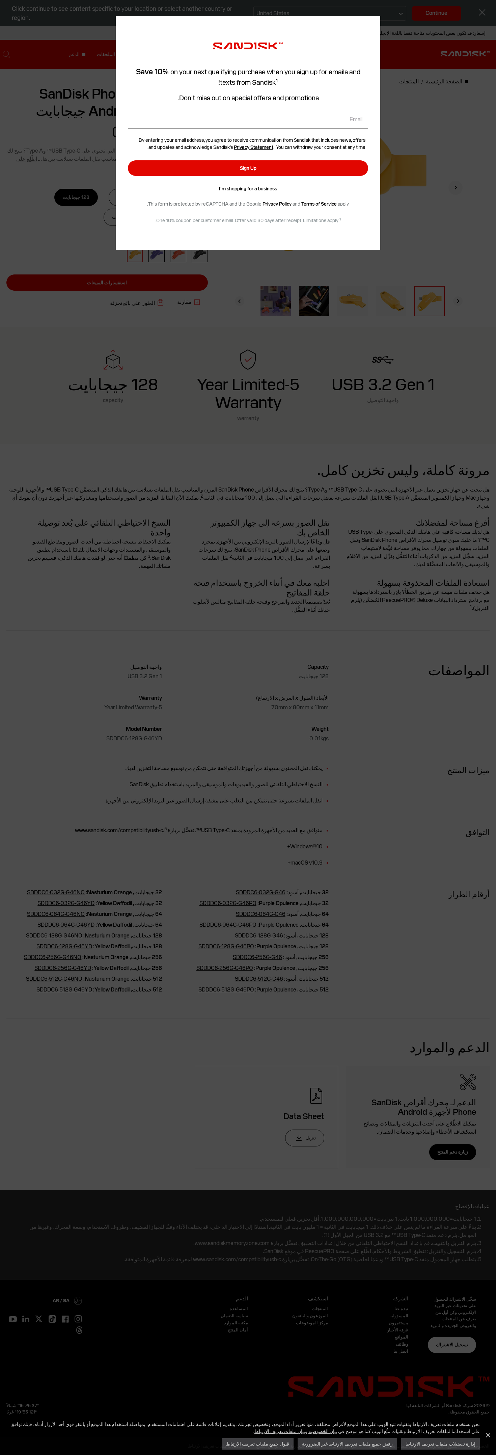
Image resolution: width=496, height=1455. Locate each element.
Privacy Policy (277, 204)
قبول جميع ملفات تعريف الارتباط (257, 1443)
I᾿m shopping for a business (248, 189)
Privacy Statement (253, 147)
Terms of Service (319, 204)
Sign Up (248, 168)
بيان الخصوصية (322, 1431)
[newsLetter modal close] (370, 27)
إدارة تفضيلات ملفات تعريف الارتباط (440, 1443)
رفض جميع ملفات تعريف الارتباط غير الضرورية (347, 1443)
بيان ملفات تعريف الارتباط (279, 1431)
